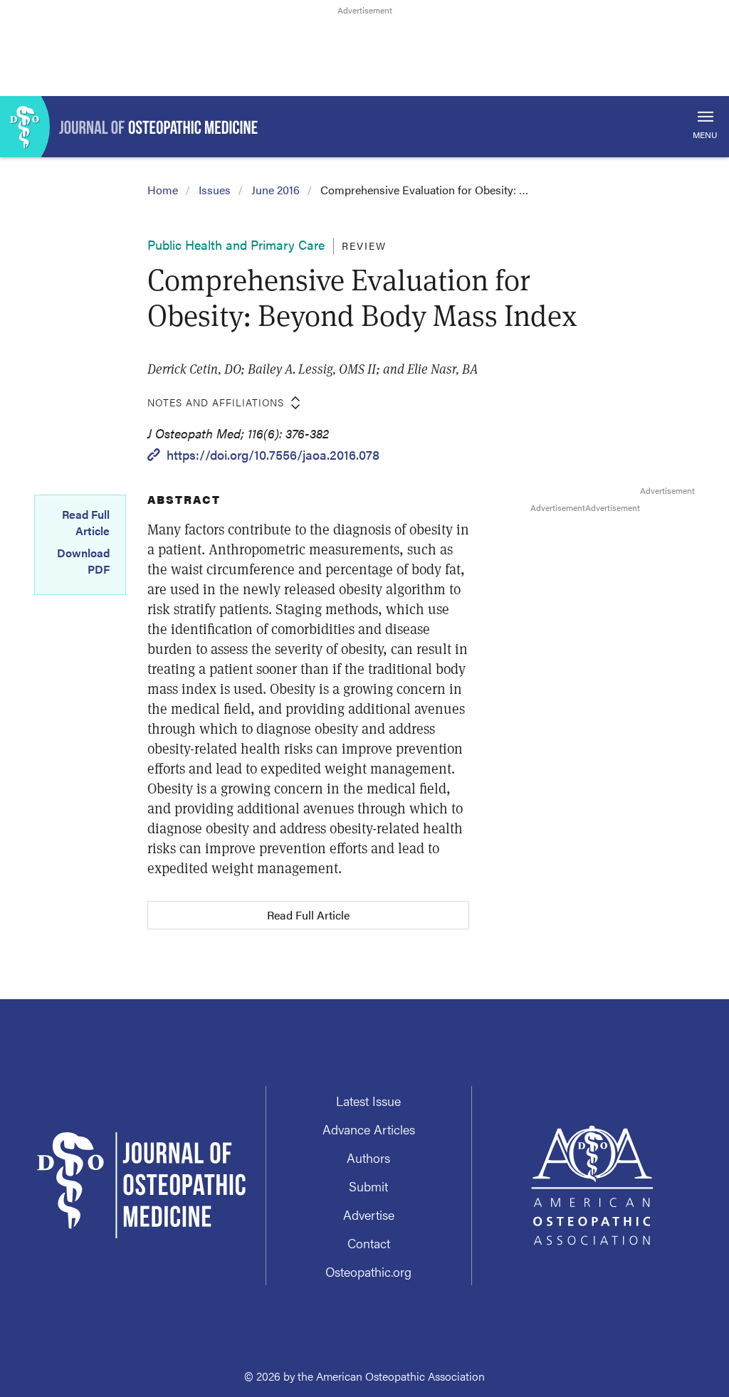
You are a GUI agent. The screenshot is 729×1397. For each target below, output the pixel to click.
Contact (368, 1243)
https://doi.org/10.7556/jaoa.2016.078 (273, 454)
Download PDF (83, 560)
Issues (215, 189)
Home (162, 189)
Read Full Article (86, 522)
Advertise (368, 1214)
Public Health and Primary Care (236, 244)
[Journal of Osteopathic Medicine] (364, 126)
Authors (368, 1157)
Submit (368, 1186)
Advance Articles (368, 1129)
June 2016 (275, 189)
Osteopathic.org (368, 1271)
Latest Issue (368, 1100)
